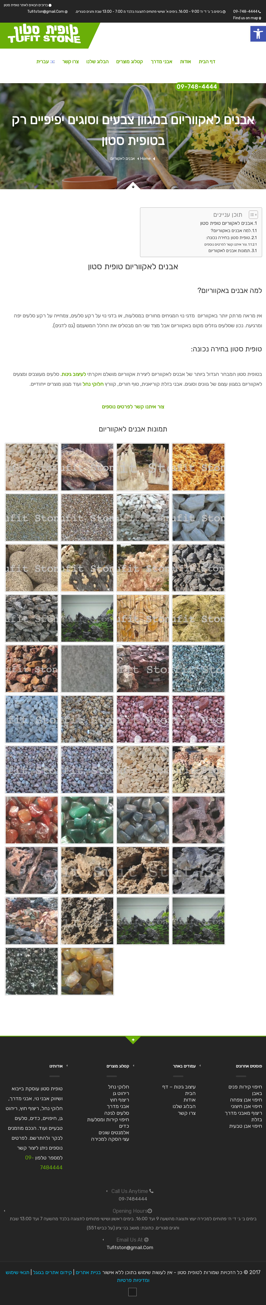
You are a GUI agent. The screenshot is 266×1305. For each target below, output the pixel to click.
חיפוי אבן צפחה (246, 1100)
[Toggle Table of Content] (251, 214)
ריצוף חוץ (119, 1100)
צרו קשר (70, 61)
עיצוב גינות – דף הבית (179, 1090)
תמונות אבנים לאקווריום (229, 250)
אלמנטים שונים (113, 1132)
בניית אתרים (88, 1272)
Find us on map (246, 18)
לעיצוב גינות (74, 374)
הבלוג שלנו (98, 61)
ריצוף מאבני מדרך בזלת (243, 1116)
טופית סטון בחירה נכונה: (228, 237)
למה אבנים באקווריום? (231, 230)
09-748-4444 (245, 11)
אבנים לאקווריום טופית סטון (226, 223)
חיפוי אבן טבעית (245, 1126)
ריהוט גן (121, 1093)
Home (145, 158)
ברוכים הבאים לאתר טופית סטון (26, 5)
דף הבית (207, 61)
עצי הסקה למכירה (110, 1139)
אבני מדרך (161, 61)
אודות (185, 61)
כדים (124, 1126)
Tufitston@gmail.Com (46, 11)
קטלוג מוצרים (129, 61)
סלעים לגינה (116, 1113)
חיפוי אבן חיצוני (246, 1106)
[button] (258, 34)
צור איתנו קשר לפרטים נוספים (225, 244)
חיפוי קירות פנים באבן (245, 1090)
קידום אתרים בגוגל (52, 1272)
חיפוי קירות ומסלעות (108, 1119)
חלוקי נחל (93, 384)
